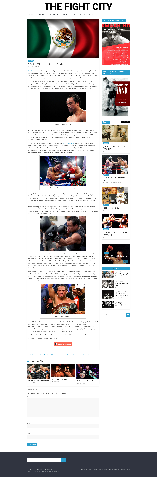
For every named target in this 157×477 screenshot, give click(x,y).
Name (29, 423)
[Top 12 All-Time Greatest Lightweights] (108, 299)
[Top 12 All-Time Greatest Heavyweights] (108, 269)
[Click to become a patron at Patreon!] (63, 342)
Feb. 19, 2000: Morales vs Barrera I (115, 233)
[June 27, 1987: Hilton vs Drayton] (115, 126)
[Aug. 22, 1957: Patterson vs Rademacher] (116, 245)
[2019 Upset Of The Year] (87, 365)
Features (31, 14)
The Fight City (54, 14)
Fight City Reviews (102, 469)
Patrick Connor (117, 182)
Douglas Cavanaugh (118, 210)
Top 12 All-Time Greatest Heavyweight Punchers (121, 281)
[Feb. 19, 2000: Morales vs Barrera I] (115, 215)
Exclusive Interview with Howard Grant (42, 355)
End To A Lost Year (59, 379)
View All (126, 122)
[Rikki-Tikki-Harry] (115, 187)
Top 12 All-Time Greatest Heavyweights (121, 271)
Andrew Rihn (118, 259)
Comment (29, 397)
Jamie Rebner (117, 151)
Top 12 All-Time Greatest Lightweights (121, 301)
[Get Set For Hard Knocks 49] (38, 365)
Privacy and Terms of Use (113, 469)
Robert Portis (42, 66)
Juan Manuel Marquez (34, 71)
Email (29, 433)
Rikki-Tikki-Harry (111, 207)
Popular (117, 266)
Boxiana (41, 14)
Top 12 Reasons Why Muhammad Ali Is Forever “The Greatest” (121, 291)
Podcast (83, 14)
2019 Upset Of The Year (86, 381)
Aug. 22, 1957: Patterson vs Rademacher (117, 255)
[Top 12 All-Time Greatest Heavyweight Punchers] (108, 278)
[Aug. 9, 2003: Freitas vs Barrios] (115, 156)
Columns (65, 14)
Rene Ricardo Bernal (120, 237)
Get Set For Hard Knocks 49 (38, 380)
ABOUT (91, 14)
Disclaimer (123, 469)
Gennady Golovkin (68, 143)
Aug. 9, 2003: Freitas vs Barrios (114, 178)
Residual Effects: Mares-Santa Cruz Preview (82, 355)
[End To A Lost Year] (63, 365)
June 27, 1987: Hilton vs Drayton (114, 147)
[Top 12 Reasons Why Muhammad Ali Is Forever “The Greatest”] (108, 288)
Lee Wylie (74, 14)
